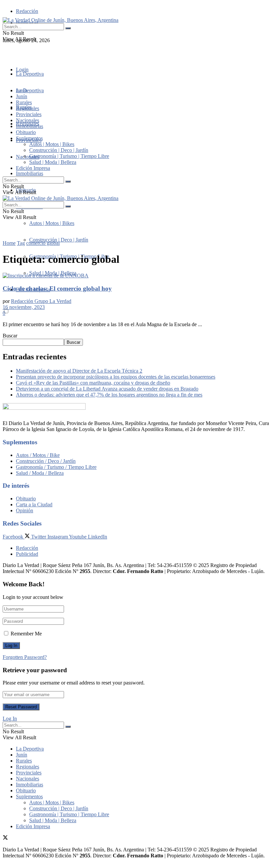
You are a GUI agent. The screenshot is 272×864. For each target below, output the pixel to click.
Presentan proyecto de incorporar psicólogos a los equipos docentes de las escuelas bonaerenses (115, 377)
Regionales (27, 108)
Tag (21, 243)
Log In (10, 718)
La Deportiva (30, 74)
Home (9, 243)
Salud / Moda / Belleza (40, 473)
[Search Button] (68, 28)
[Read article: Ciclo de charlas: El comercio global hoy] (136, 276)
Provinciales (28, 114)
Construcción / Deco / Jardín (46, 461)
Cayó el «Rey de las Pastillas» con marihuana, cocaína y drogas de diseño (93, 383)
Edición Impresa (33, 168)
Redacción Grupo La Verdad (41, 301)
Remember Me (26, 633)
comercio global (43, 243)
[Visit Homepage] (60, 20)
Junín (21, 96)
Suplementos (29, 138)
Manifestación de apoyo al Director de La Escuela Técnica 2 (79, 371)
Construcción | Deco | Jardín (58, 240)
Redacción (27, 11)
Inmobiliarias (29, 173)
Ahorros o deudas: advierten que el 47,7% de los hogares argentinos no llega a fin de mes (109, 394)
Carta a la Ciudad (34, 504)
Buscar (10, 335)
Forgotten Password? (25, 657)
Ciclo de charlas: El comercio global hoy (57, 288)
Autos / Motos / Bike (38, 455)
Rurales (24, 102)
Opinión (24, 510)
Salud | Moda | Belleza (52, 162)
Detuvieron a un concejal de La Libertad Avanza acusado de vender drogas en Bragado (107, 389)
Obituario (26, 132)
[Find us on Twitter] (5, 52)
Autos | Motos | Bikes (51, 223)
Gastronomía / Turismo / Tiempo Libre (56, 467)
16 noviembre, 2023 (24, 307)
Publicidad (27, 554)
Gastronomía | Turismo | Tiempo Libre (69, 156)
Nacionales (27, 157)
